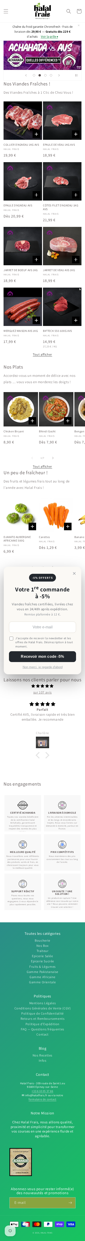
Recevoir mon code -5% (42, 657)
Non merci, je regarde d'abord (43, 667)
